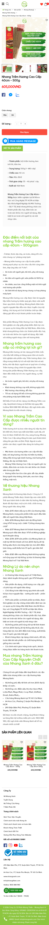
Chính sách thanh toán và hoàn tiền (17, 824)
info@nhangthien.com (12, 881)
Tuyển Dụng (8, 800)
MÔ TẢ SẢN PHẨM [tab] (12, 148)
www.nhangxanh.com (12, 876)
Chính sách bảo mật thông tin (15, 821)
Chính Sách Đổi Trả (11, 831)
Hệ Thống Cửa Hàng (11, 803)
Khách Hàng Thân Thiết (13, 828)
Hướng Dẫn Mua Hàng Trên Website (17, 835)
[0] (45, 4)
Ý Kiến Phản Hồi (9, 807)
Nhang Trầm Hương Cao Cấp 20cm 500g (36, 765)
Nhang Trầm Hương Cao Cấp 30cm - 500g (13, 765)
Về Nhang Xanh (9, 796)
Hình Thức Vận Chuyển (12, 817)
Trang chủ (7, 10)
